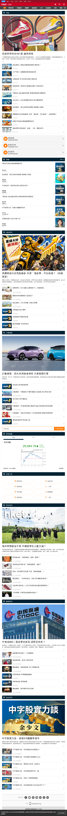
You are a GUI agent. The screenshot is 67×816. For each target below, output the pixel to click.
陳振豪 (4, 190)
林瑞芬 (4, 224)
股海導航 (4, 225)
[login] (55, 4)
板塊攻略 (34, 8)
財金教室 (48, 8)
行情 (55, 8)
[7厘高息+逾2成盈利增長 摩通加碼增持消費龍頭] (33, 200)
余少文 (4, 212)
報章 (61, 8)
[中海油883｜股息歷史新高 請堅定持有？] (33, 189)
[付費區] (3, 1)
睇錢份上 (4, 203)
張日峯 (4, 201)
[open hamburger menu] (64, 4)
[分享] (64, 61)
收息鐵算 (4, 181)
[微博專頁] (33, 797)
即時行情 (11, 8)
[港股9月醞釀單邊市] (33, 211)
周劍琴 (4, 179)
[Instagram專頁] (40, 797)
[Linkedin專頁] (47, 797)
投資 (9, 4)
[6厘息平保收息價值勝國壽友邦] (33, 167)
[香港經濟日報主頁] (4, 4)
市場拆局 (19, 8)
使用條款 (50, 812)
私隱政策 (43, 812)
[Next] (65, 8)
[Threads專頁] (44, 797)
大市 (41, 8)
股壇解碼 (4, 192)
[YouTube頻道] (29, 797)
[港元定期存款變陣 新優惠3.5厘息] (33, 178)
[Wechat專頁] (36, 797)
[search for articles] (59, 4)
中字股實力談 (5, 214)
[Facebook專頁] (25, 797)
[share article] (54, 171)
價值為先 (4, 170)
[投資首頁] (4, 8)
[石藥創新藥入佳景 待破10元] (33, 222)
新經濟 (27, 8)
